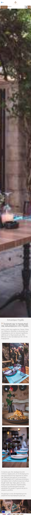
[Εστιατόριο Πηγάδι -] (15, 3)
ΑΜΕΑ (10, 6)
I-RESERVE (4, 7)
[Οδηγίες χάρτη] (26, 7)
